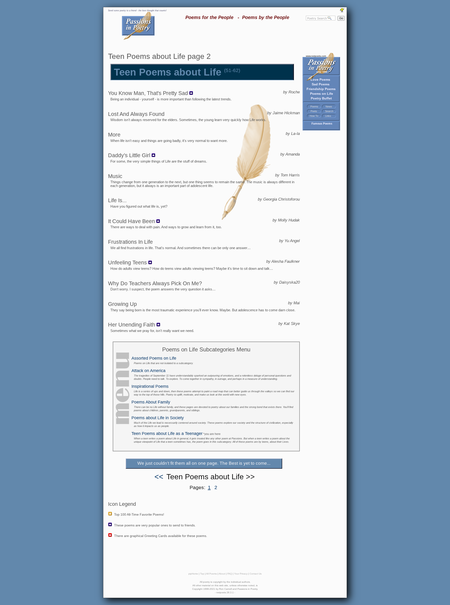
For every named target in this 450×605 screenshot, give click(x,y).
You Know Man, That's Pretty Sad (148, 93)
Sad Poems (321, 84)
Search (329, 111)
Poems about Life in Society (157, 417)
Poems (314, 106)
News (329, 106)
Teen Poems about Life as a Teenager (166, 433)
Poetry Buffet (321, 98)
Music (115, 176)
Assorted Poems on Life (153, 358)
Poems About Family (150, 402)
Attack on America (148, 370)
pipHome (193, 573)
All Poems (211, 573)
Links (328, 115)
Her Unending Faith (131, 325)
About (222, 573)
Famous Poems (321, 123)
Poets (314, 111)
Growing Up (122, 304)
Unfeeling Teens (127, 262)
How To (314, 115)
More (114, 135)
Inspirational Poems (150, 386)
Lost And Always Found (136, 114)
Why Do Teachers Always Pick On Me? (155, 283)
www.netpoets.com (316, 56)
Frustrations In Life (130, 242)
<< (158, 476)
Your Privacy (241, 573)
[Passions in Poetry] (138, 39)
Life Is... (117, 200)
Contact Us (256, 573)
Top (202, 573)
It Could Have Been (131, 221)
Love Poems (320, 79)
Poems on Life (321, 93)
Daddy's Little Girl (129, 155)
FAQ (229, 573)
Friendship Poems (321, 89)
